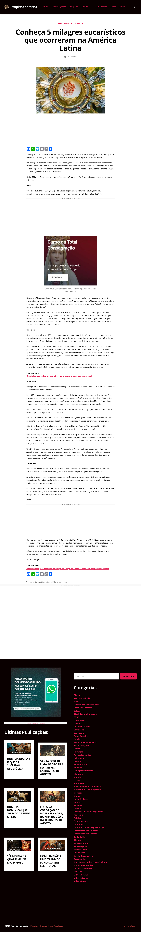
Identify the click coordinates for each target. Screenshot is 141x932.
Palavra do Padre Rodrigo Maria (88, 811)
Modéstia (78, 793)
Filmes (77, 748)
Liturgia (77, 777)
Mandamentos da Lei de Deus (87, 786)
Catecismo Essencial (83, 707)
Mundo (77, 796)
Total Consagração (58, 7)
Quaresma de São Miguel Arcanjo (89, 827)
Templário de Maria (19, 926)
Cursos (113, 7)
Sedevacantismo (81, 843)
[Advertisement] (70, 129)
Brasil (76, 701)
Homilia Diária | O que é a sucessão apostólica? (18, 763)
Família (77, 739)
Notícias (77, 802)
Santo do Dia (79, 837)
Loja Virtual (85, 7)
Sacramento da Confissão (85, 833)
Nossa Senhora (81, 799)
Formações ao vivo (82, 755)
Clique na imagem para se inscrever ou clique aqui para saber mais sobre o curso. (70, 290)
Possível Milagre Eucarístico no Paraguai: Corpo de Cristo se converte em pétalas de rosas (67, 568)
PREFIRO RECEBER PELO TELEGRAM (35, 723)
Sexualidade (79, 852)
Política (77, 818)
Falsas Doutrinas (81, 736)
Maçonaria (79, 783)
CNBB (76, 717)
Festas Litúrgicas (81, 745)
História (77, 761)
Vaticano (78, 871)
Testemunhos (80, 859)
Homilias (78, 767)
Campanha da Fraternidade (86, 704)
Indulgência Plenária (83, 770)
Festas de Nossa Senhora (85, 742)
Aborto (77, 695)
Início (45, 7)
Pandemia (78, 815)
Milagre (49, 582)
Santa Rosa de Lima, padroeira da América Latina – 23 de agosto (51, 767)
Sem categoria (80, 846)
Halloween (79, 758)
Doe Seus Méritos (82, 726)
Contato (122, 7)
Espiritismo (79, 733)
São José (77, 840)
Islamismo (78, 774)
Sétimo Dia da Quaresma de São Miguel (16, 859)
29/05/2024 (72, 57)
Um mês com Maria (83, 868)
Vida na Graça (80, 881)
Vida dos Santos (81, 878)
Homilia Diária (80, 764)
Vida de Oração (81, 874)
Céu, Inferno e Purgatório (85, 714)
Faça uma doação (100, 7)
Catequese (78, 711)
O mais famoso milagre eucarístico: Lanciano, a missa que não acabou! (59, 376)
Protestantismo (81, 821)
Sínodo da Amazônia (83, 856)
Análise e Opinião (82, 698)
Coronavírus (79, 720)
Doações (34, 926)
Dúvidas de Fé (80, 729)
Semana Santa (80, 849)
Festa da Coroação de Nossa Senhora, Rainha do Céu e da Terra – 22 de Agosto (51, 815)
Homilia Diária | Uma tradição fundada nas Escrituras (51, 861)
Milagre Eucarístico (59, 582)
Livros (77, 780)
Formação (78, 751)
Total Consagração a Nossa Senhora (90, 862)
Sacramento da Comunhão (70, 24)
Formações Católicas (37, 582)
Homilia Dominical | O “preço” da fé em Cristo (18, 812)
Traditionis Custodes (83, 865)
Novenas (78, 805)
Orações (78, 808)
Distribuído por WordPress (51, 926)
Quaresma (78, 824)
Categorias (73, 7)
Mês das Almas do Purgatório (87, 789)
